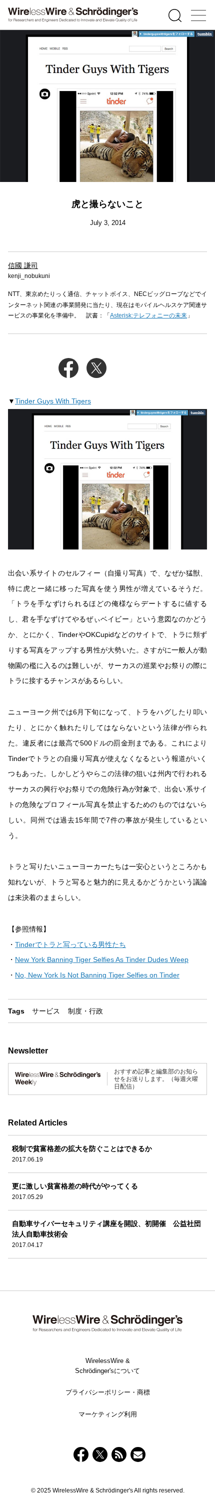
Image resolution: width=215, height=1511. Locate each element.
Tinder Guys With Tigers (53, 401)
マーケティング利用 (107, 1414)
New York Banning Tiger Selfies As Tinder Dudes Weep (101, 960)
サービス (46, 1011)
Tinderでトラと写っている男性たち (70, 944)
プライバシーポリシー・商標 (108, 1392)
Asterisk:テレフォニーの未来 (148, 315)
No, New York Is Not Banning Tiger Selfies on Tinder (97, 975)
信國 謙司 (23, 266)
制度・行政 (85, 1011)
